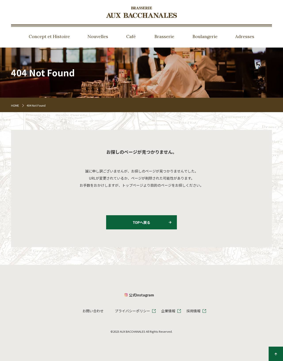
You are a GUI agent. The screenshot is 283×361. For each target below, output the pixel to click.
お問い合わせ (93, 310)
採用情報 (193, 310)
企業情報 (168, 310)
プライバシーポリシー (132, 310)
